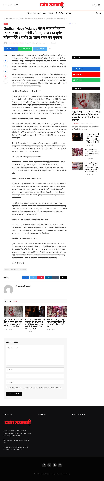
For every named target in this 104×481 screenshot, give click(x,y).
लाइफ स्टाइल (37, 13)
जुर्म (56, 13)
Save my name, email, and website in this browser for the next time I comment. (35, 387)
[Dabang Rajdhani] (52, 5)
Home (5, 18)
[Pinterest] (6, 76)
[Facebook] (6, 61)
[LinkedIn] (6, 71)
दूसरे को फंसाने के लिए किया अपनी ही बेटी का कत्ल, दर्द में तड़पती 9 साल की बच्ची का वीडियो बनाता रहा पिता (13, 323)
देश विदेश (61, 13)
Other (68, 13)
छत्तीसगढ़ (29, 13)
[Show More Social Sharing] (50, 49)
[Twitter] (6, 66)
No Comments (42, 43)
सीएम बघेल (23, 269)
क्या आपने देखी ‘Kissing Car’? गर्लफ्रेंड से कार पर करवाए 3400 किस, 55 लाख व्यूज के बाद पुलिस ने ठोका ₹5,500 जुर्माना (92, 167)
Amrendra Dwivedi (16, 43)
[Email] (6, 81)
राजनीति (51, 13)
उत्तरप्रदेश (76, 108)
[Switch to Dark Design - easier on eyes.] (97, 13)
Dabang (76, 123)
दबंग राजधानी (14, 269)
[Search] (100, 13)
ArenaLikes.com (64, 474)
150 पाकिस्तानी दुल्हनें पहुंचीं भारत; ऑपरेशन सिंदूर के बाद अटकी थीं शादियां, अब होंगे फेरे (56, 323)
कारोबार (44, 13)
